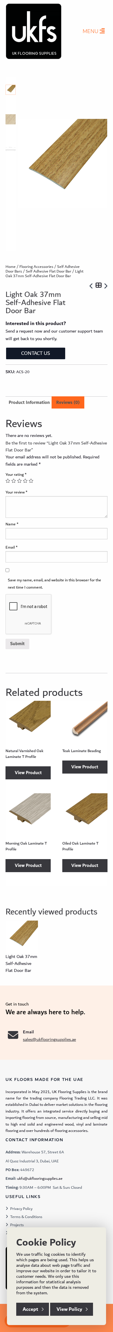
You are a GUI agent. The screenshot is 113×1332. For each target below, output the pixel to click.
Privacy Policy (21, 1209)
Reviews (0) (68, 403)
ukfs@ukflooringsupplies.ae (40, 1178)
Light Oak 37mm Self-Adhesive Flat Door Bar (21, 963)
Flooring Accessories (36, 267)
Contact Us (35, 353)
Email (12, 547)
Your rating (16, 474)
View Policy (69, 1309)
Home (11, 267)
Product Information (29, 403)
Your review (17, 492)
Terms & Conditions (26, 1217)
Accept (30, 1309)
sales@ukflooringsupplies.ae (49, 1039)
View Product (28, 773)
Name (12, 524)
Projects (17, 1225)
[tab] (68, 402)
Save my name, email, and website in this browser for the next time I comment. (54, 584)
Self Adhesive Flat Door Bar (48, 271)
